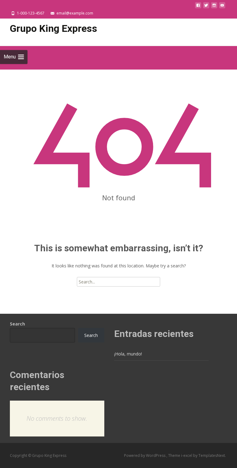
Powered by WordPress (145, 455)
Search (17, 324)
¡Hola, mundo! (128, 354)
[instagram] (214, 7)
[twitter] (206, 7)
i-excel (187, 455)
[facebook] (198, 7)
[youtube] (222, 7)
